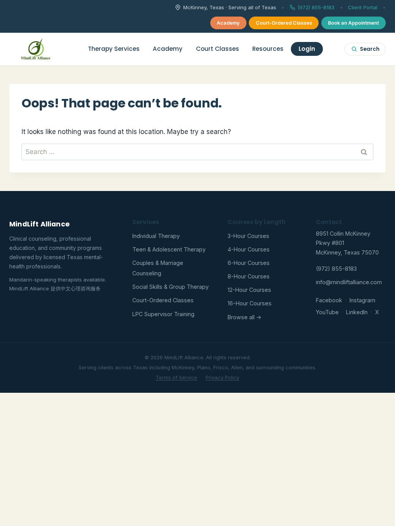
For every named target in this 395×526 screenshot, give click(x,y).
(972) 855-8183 (315, 7)
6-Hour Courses (249, 263)
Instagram (362, 300)
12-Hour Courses (249, 289)
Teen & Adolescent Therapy (169, 249)
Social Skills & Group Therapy (170, 286)
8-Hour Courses (249, 276)
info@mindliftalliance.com (349, 282)
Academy (228, 23)
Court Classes (217, 49)
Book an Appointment (353, 23)
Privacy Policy (222, 377)
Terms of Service (176, 377)
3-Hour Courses (248, 236)
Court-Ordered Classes (284, 23)
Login (307, 49)
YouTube (327, 312)
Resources (268, 49)
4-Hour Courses (249, 249)
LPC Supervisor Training (163, 314)
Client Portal (362, 7)
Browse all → (245, 317)
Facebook (329, 300)
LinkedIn (357, 312)
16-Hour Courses (250, 303)
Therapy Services (114, 49)
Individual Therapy (156, 236)
